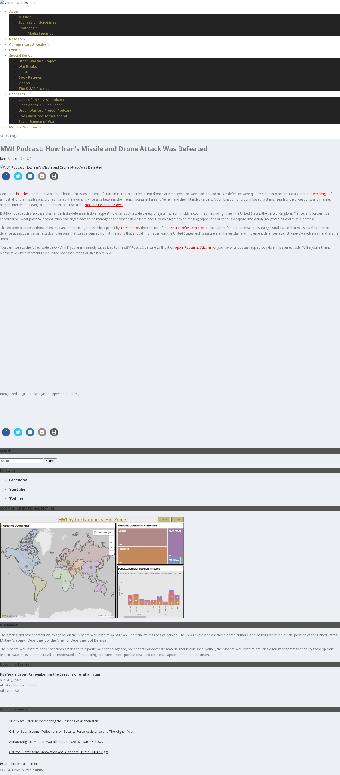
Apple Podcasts (186, 247)
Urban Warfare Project (38, 61)
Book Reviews (30, 77)
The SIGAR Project (34, 88)
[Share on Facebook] (6, 179)
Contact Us (28, 27)
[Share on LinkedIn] (30, 179)
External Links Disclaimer (18, 763)
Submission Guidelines (37, 22)
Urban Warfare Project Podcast (45, 110)
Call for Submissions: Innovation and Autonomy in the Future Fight (58, 752)
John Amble (8, 158)
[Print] (54, 179)
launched (23, 193)
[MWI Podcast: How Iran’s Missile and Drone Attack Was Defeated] (51, 167)
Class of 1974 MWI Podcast (41, 99)
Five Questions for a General (43, 116)
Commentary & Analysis (29, 44)
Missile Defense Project (187, 227)
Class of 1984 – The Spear (40, 104)
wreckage (320, 193)
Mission (25, 17)
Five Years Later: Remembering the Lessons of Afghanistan (53, 721)
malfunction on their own (104, 205)
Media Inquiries (40, 33)
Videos (24, 82)
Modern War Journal (26, 127)
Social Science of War (37, 121)
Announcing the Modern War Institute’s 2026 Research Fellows (56, 741)
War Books (28, 66)
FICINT (24, 72)
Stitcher (205, 247)
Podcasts (17, 94)
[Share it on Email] (42, 179)
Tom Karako (130, 227)
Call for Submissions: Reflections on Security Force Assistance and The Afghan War (71, 731)
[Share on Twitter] (18, 179)
